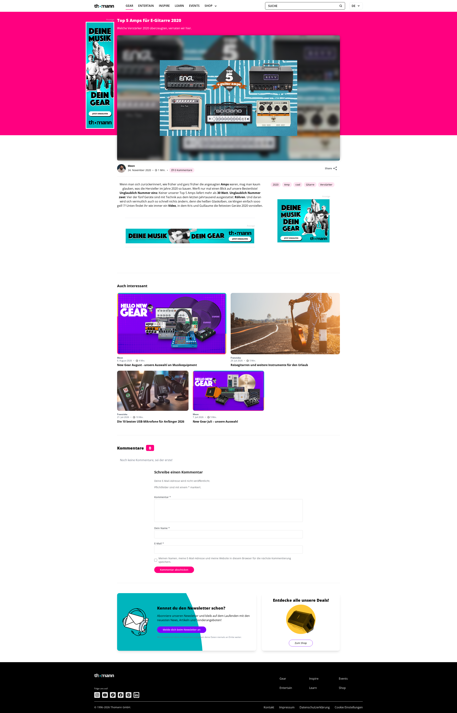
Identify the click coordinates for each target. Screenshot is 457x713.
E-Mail (159, 543)
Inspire (164, 6)
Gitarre (310, 184)
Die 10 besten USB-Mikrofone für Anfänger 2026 (150, 421)
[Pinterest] (128, 695)
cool (297, 184)
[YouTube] (105, 695)
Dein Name (162, 528)
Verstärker (326, 184)
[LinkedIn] (136, 695)
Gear (129, 6)
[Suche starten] (341, 6)
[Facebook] (121, 695)
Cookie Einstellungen (349, 707)
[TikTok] (113, 695)
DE (357, 6)
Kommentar (162, 497)
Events (194, 6)
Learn (179, 6)
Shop (208, 6)
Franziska (236, 357)
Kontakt (269, 707)
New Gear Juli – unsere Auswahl (215, 421)
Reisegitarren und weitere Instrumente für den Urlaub (269, 365)
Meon (131, 166)
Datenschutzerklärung (315, 707)
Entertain (146, 6)
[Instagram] (97, 695)
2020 (275, 184)
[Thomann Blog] (104, 6)
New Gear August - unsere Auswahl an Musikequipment (157, 365)
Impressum (287, 707)
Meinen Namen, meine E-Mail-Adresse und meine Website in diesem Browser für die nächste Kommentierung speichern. (225, 560)
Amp (287, 184)
